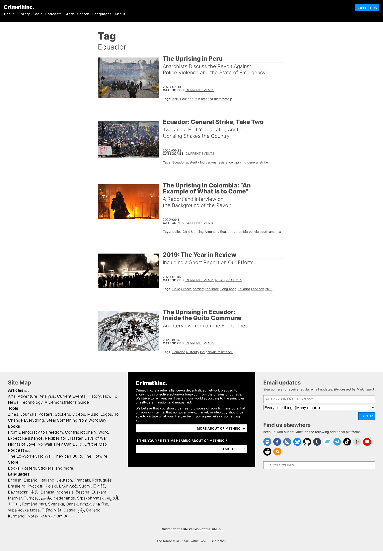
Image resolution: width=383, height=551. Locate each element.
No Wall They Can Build (60, 444)
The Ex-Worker (22, 456)
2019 (268, 289)
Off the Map (95, 444)
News (220, 280)
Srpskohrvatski (91, 498)
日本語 (99, 486)
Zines (13, 414)
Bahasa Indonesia (57, 492)
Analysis (47, 396)
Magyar (15, 498)
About (120, 14)
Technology (31, 402)
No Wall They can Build (60, 456)
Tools (37, 14)
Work (103, 432)
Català (69, 510)
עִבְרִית (85, 504)
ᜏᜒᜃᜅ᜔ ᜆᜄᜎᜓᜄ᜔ (54, 516)
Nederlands (64, 498)
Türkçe (30, 498)
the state (212, 289)
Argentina (212, 232)
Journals (28, 414)
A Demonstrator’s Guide (67, 402)
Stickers (62, 414)
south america (270, 232)
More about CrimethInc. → (221, 428)
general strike (257, 162)
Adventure (27, 396)
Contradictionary (80, 432)
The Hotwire (95, 456)
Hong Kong (228, 289)
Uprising (240, 162)
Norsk (33, 516)
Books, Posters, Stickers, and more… (42, 468)
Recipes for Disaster (63, 438)
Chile (186, 232)
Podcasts (53, 14)
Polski (51, 486)
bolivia (254, 232)
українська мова (24, 510)
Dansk (72, 504)
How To (110, 396)
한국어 (14, 504)
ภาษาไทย (101, 504)
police (177, 232)
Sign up (366, 416)
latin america (203, 99)
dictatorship (223, 99)
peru (175, 99)
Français (82, 480)
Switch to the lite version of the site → (191, 529)
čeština (82, 492)
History (94, 396)
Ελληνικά (68, 486)
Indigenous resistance (216, 162)
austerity (192, 162)
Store (69, 14)
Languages (102, 14)
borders (198, 289)
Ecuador (186, 99)
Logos (106, 414)
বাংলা (42, 504)
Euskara (99, 492)
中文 (34, 492)
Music (92, 414)
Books (9, 14)
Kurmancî (16, 516)
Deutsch (64, 480)
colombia (241, 232)
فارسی (45, 498)
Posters (45, 414)
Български (18, 492)
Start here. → (232, 449)
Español (31, 480)
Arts (12, 396)
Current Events (200, 90)
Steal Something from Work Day (76, 420)
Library (24, 14)
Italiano (47, 480)
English (15, 480)
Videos (78, 414)
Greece (186, 289)
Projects (234, 280)
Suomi (85, 486)
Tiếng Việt (51, 510)
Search (83, 14)
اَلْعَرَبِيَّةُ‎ (112, 498)
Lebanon (257, 289)
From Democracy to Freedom (35, 432)
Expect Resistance (25, 438)
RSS (26, 390)
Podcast (16, 450)
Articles (15, 390)
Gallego (93, 510)
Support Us (367, 8)
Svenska (56, 504)
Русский (35, 486)
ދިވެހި (81, 510)
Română (29, 504)
